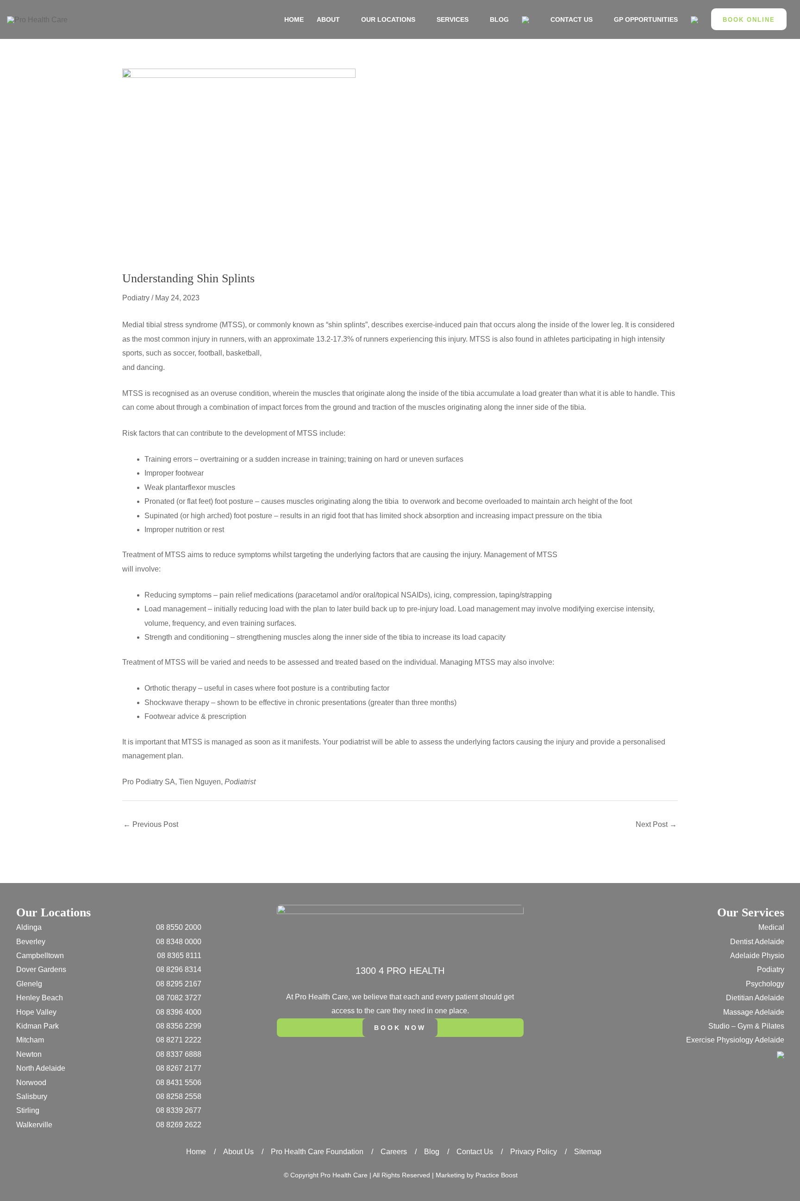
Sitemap (587, 1152)
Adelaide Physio (757, 956)
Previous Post (150, 824)
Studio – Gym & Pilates (746, 1026)
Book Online (749, 19)
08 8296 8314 (178, 969)
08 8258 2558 (178, 1096)
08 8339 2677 (178, 1110)
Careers (394, 1152)
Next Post (656, 824)
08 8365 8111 (179, 956)
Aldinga (29, 927)
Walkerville (34, 1125)
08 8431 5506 (178, 1083)
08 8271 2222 (178, 1040)
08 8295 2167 (178, 984)
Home (196, 1152)
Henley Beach (39, 998)
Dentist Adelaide (757, 942)
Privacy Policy (533, 1152)
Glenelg (29, 984)
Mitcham (30, 1040)
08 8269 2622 (178, 1125)
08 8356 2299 (178, 1026)
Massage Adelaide (753, 1012)
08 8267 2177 (178, 1068)
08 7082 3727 (178, 998)
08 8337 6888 (178, 1054)
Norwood (31, 1083)
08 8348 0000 (178, 942)
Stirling (27, 1110)
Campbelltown (40, 956)
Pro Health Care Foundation (317, 1152)
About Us (238, 1152)
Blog (431, 1152)
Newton (29, 1054)
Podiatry (136, 298)
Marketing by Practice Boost (477, 1175)
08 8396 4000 (178, 1012)
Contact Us (474, 1152)
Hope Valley (36, 1012)
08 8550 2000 (178, 927)
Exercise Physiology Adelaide (735, 1040)
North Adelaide (40, 1068)
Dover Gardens (41, 969)
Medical (771, 927)
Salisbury (31, 1096)
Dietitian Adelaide (755, 998)
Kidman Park (37, 1026)
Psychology (765, 984)
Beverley (30, 942)
